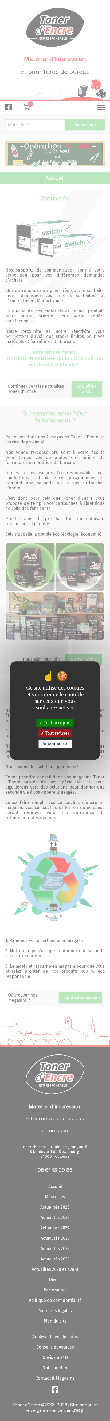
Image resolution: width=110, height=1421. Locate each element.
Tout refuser (56, 733)
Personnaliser (55, 743)
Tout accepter (57, 722)
